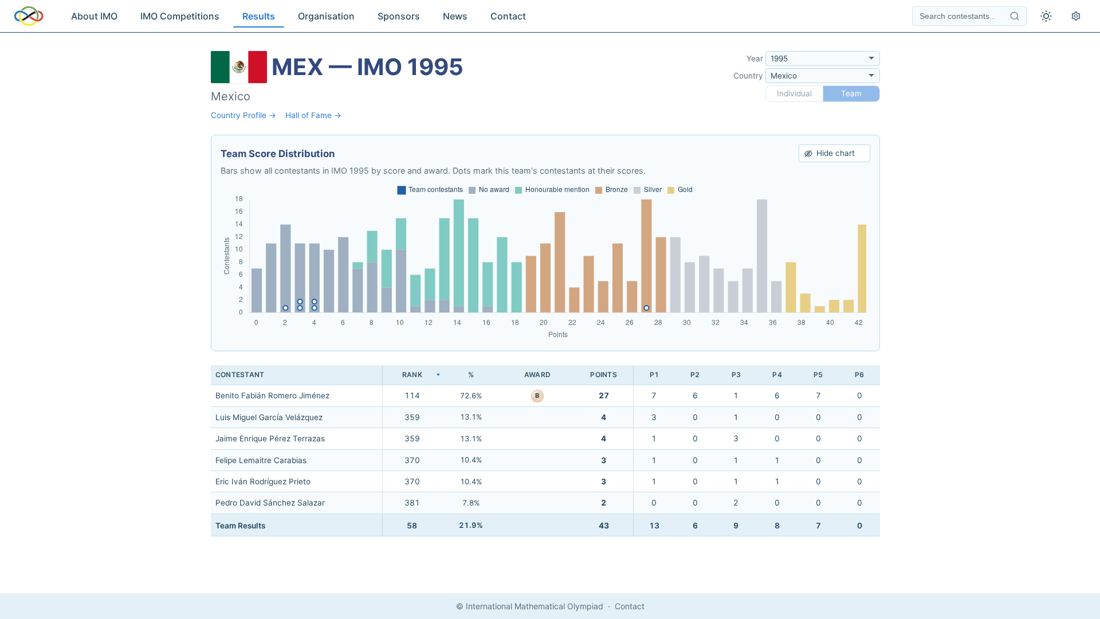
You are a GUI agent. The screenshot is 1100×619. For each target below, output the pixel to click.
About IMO (94, 16)
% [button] (471, 374)
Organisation (326, 16)
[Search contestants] (1014, 16)
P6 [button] (859, 374)
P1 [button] (654, 374)
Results (258, 16)
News (455, 16)
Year (755, 58)
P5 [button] (818, 374)
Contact (508, 16)
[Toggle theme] (1046, 16)
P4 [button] (776, 374)
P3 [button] (736, 374)
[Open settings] (1076, 16)
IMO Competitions (179, 16)
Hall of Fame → (313, 115)
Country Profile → (243, 115)
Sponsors (399, 16)
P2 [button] (695, 374)
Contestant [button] (239, 374)
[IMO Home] (29, 16)
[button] (412, 375)
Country (748, 75)
